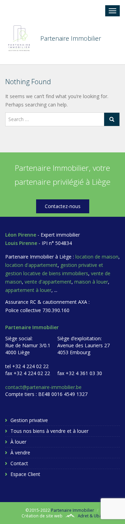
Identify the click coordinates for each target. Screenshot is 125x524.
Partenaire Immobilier (72, 510)
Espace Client (25, 474)
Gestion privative (29, 420)
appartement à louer (28, 290)
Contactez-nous (63, 206)
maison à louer (91, 281)
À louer (18, 441)
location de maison (96, 256)
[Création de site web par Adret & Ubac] (70, 515)
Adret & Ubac (91, 515)
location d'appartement (31, 265)
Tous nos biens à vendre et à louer (49, 431)
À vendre (20, 452)
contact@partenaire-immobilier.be (43, 387)
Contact (19, 463)
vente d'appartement (48, 281)
